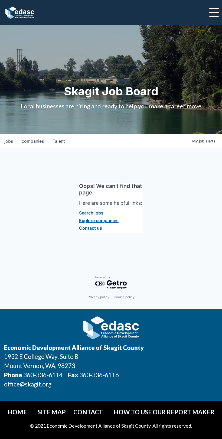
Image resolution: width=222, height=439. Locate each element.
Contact (88, 412)
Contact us (90, 228)
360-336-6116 (98, 375)
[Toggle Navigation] (214, 12)
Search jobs (91, 213)
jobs (8, 141)
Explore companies (99, 220)
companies (33, 141)
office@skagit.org (27, 384)
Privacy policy (98, 297)
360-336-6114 (43, 375)
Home (17, 412)
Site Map (52, 412)
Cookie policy (124, 297)
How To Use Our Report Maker (164, 412)
